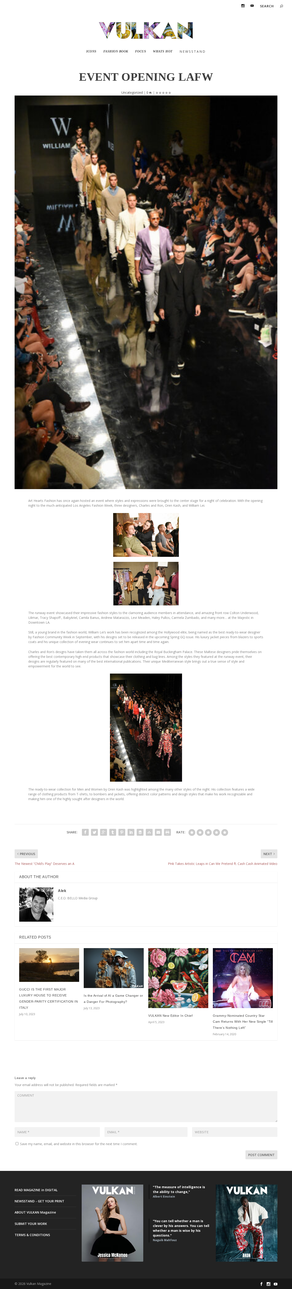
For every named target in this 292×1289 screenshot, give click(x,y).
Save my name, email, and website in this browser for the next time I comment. (79, 1144)
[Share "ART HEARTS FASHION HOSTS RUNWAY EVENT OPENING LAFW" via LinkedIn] (131, 832)
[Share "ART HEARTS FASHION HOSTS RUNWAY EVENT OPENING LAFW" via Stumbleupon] (149, 832)
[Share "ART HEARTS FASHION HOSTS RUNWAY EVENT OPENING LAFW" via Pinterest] (121, 832)
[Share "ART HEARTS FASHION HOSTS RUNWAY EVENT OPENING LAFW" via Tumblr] (112, 832)
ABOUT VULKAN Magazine (35, 1212)
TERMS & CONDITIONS (32, 1235)
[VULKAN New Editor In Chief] (178, 978)
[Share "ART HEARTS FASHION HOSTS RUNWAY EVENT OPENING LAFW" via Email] (158, 832)
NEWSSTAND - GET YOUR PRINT (39, 1201)
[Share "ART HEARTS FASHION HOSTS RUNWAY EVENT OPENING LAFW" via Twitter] (94, 832)
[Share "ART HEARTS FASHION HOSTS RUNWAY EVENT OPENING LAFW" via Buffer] (140, 832)
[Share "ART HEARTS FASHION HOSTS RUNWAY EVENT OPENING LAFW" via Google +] (103, 832)
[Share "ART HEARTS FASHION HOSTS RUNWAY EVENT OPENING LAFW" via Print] (167, 832)
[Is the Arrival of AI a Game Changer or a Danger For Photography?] (114, 968)
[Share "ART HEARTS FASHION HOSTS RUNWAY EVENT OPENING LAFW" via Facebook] (85, 832)
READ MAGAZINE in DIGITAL (36, 1190)
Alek (62, 891)
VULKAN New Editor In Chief (170, 1015)
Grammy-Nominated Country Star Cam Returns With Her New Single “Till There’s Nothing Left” (243, 1022)
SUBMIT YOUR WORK (31, 1224)
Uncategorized (132, 92)
